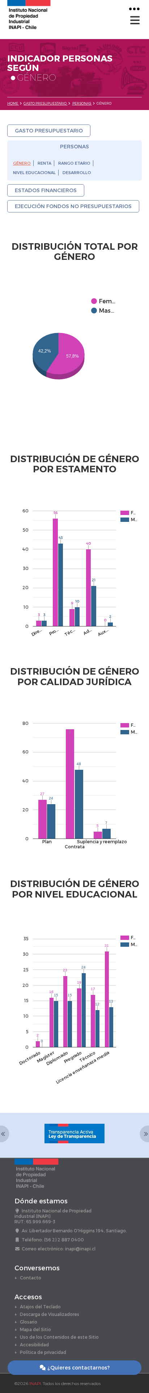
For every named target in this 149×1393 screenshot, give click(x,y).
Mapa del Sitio (35, 1329)
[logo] (29, 14)
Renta (44, 163)
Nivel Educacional (34, 172)
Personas (82, 103)
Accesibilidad (34, 1344)
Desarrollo (77, 172)
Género (22, 163)
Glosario (28, 1321)
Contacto (30, 1277)
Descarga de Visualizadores (49, 1314)
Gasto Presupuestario (45, 103)
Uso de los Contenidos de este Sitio (59, 1336)
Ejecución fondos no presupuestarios (73, 206)
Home (13, 103)
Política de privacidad (43, 1352)
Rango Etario (74, 163)
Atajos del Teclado (40, 1306)
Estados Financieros (46, 190)
